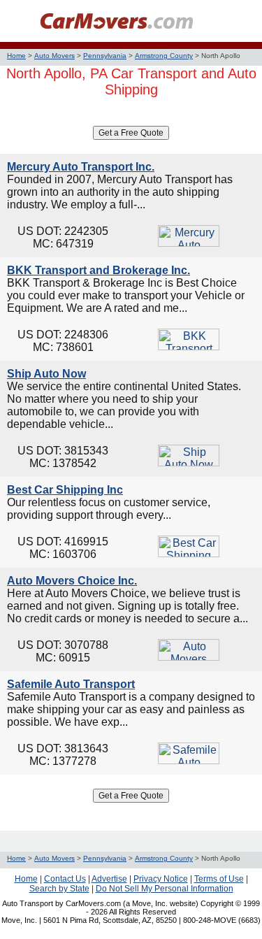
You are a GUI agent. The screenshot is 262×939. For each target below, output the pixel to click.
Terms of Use (219, 879)
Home (16, 55)
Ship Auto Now (46, 374)
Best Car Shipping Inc (65, 490)
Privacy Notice (160, 879)
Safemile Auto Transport (71, 684)
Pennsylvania (104, 55)
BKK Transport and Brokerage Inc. (98, 270)
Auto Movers (54, 55)
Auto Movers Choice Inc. (72, 581)
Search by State (59, 889)
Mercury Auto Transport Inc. (80, 167)
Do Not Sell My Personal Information (164, 889)
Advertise (109, 879)
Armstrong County (164, 55)
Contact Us (65, 879)
